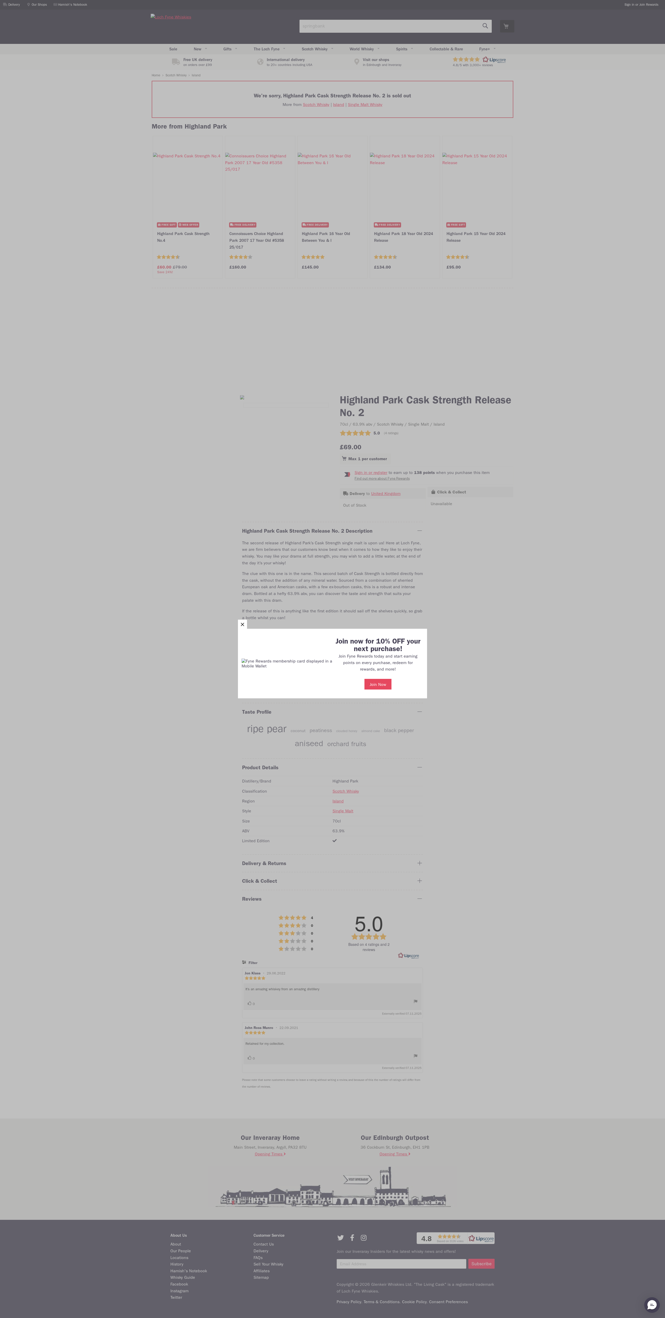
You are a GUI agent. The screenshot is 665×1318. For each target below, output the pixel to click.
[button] (242, 624)
